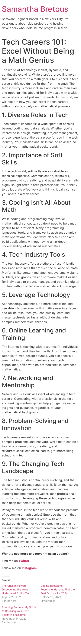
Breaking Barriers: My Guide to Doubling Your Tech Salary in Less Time (19, 611)
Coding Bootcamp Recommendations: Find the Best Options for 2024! (57, 589)
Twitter (24, 561)
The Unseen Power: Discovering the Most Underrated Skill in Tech (16, 589)
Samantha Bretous (35, 9)
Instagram (29, 568)
